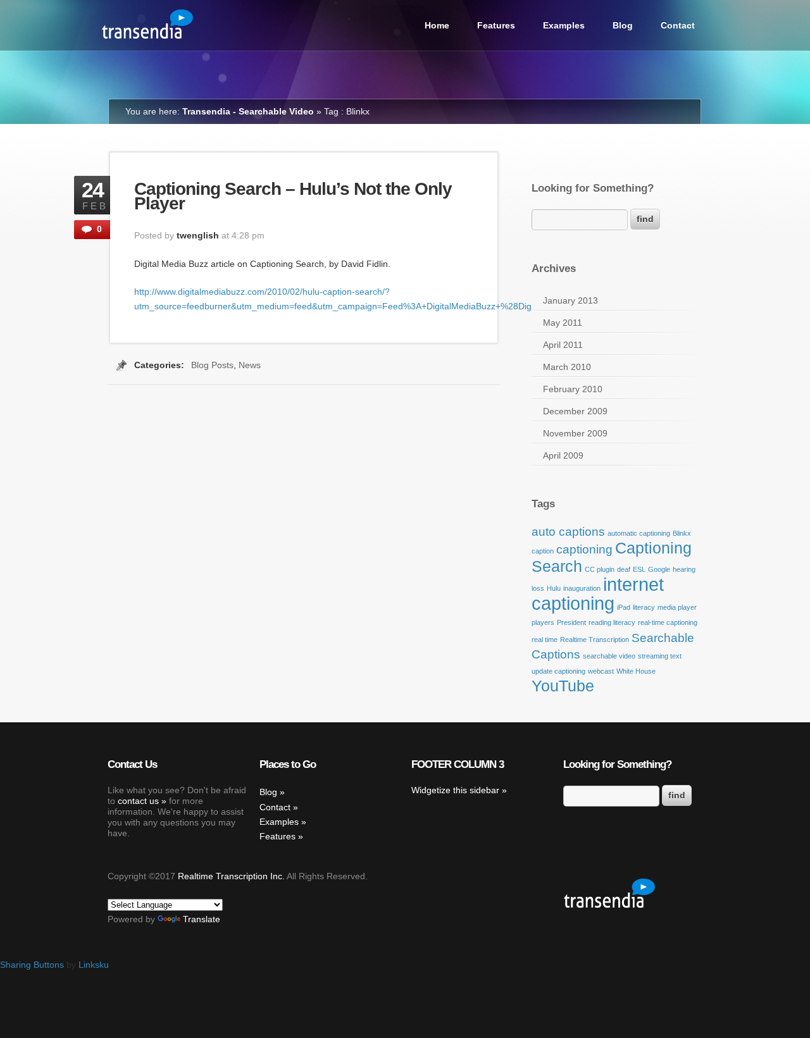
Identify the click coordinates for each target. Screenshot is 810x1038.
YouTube (563, 686)
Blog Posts (212, 365)
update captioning (558, 671)
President (571, 622)
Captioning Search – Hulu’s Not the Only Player (293, 196)
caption (543, 551)
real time (545, 639)
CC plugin (599, 569)
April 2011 (563, 345)
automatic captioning (639, 533)
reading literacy (612, 622)
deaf (623, 569)
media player (677, 607)
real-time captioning (667, 622)
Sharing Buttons (32, 965)
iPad (623, 607)
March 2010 (567, 367)
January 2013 (570, 300)
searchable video (609, 656)
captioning (584, 549)
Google (659, 569)
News (250, 365)
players (543, 622)
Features (496, 25)
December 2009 (575, 411)
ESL (639, 569)
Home (437, 25)
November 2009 (575, 433)
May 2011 (562, 323)
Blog (623, 25)
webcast (601, 671)
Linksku (93, 965)
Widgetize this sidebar (455, 790)
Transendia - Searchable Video (248, 111)
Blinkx (682, 533)
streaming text (660, 656)
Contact (678, 25)
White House (636, 671)
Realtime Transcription (594, 639)
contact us (138, 801)
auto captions (568, 531)
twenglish (198, 235)
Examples (564, 25)
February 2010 (572, 389)
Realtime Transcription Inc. (231, 876)
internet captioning (598, 594)
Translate (201, 919)
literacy (644, 607)
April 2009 (563, 455)
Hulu (554, 588)
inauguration (582, 588)
